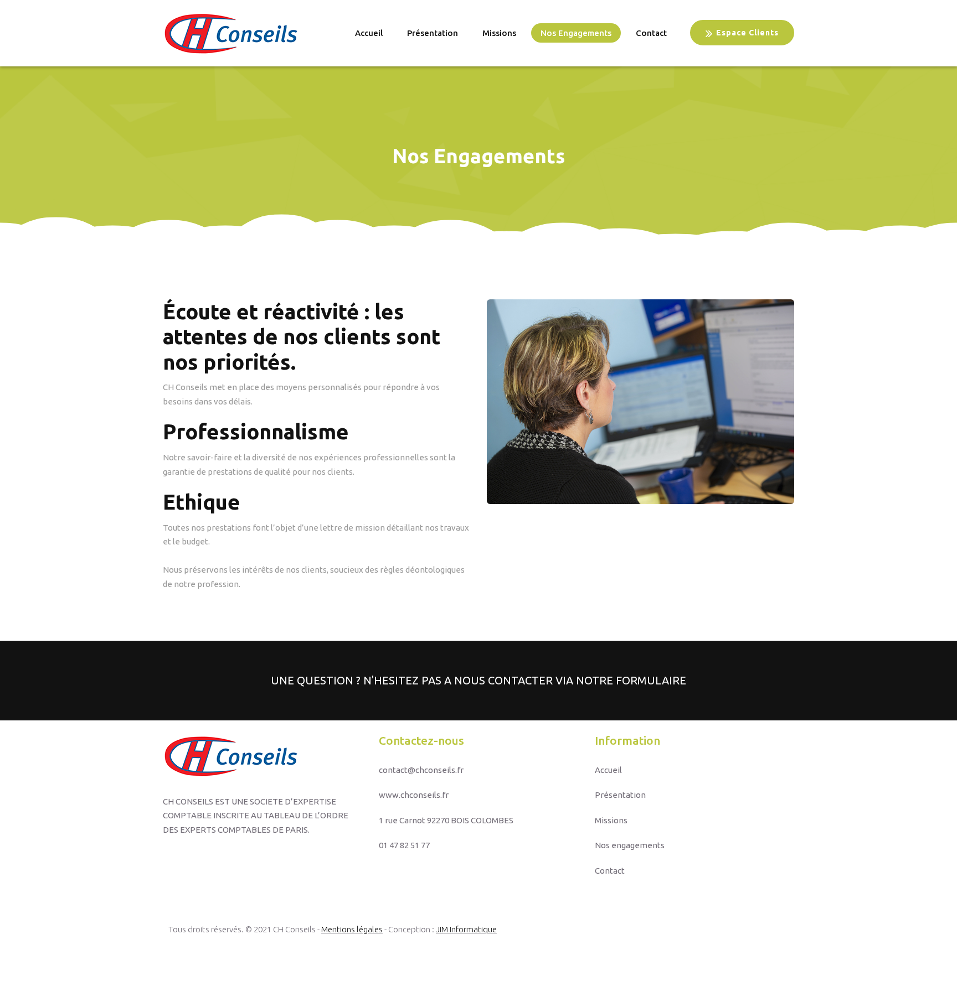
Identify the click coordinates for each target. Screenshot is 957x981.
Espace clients (747, 32)
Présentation (432, 33)
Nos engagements (576, 33)
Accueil (369, 33)
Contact (651, 33)
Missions (499, 33)
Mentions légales (352, 929)
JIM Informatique (466, 929)
